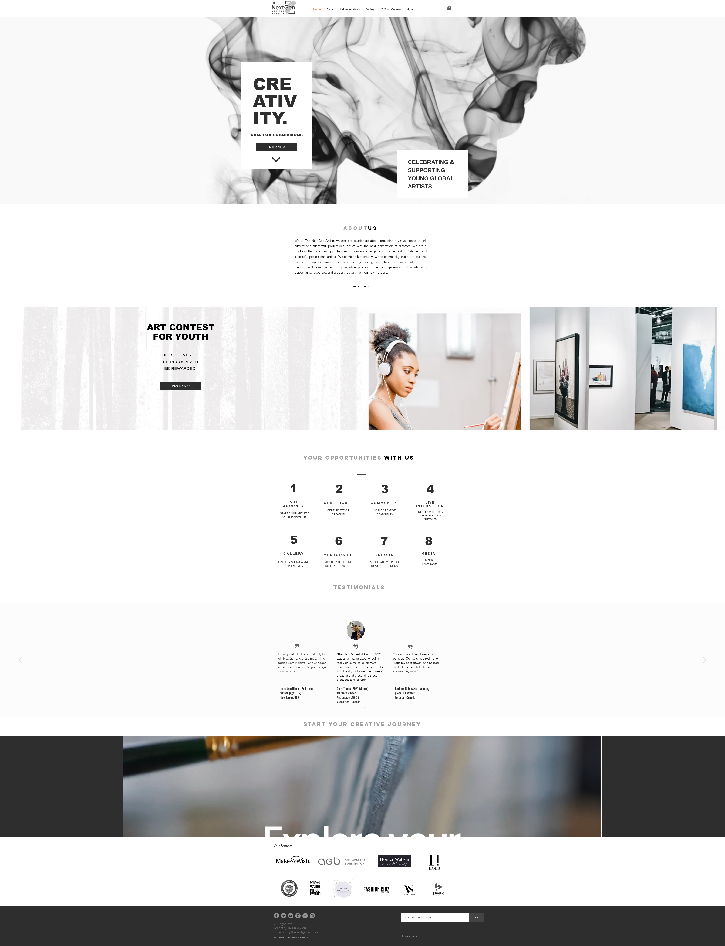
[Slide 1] (360, 707)
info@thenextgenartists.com (303, 932)
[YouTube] (290, 915)
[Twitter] (283, 915)
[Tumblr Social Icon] (305, 915)
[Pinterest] (298, 915)
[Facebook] (276, 915)
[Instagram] (312, 915)
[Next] (704, 660)
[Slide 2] (364, 707)
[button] (449, 7)
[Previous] (20, 660)
